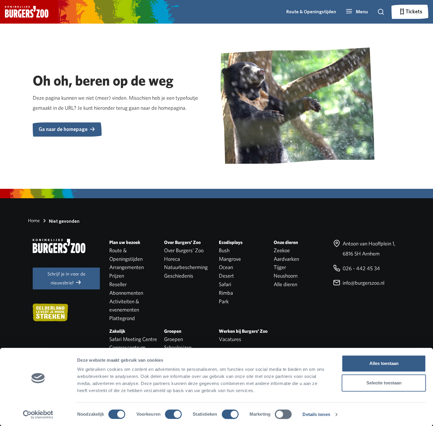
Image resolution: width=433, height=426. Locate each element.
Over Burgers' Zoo (184, 250)
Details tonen (316, 414)
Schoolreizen (177, 347)
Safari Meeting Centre (133, 339)
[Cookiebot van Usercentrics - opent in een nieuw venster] (38, 414)
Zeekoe (282, 250)
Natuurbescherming (186, 267)
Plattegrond (122, 318)
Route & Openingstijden (311, 12)
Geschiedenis (178, 275)
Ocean (226, 267)
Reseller (118, 284)
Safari (225, 284)
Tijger (280, 267)
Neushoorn (286, 275)
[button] (356, 12)
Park (224, 301)
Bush (224, 250)
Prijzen (116, 275)
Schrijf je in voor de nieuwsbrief (66, 278)
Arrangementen (126, 267)
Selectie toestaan (383, 382)
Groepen (173, 339)
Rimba (226, 292)
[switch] (173, 414)
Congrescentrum (127, 347)
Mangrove (230, 258)
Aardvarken (286, 258)
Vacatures (230, 339)
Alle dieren (285, 284)
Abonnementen (126, 292)
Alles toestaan (384, 363)
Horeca (172, 258)
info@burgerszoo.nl (362, 282)
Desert (226, 275)
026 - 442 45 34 (360, 268)
